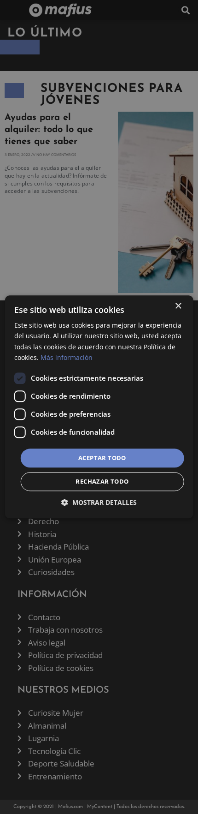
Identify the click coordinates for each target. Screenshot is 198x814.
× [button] (178, 306)
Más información (67, 357)
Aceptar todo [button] (102, 458)
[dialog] (99, 406)
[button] (99, 502)
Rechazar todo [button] (102, 482)
